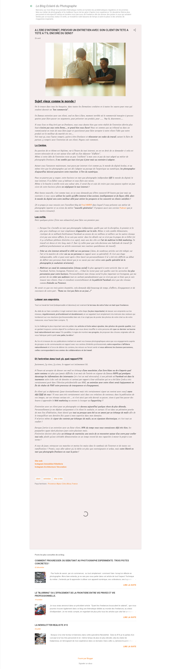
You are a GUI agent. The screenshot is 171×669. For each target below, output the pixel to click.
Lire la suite (129, 585)
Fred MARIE (86, 205)
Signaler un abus (85, 663)
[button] (134, 30)
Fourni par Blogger (85, 658)
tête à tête (58, 479)
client (38, 479)
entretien (47, 479)
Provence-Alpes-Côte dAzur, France (63, 484)
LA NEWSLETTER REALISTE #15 (51, 625)
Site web (38, 461)
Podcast (122, 208)
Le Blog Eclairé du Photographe (56, 6)
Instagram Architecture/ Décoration (50, 467)
